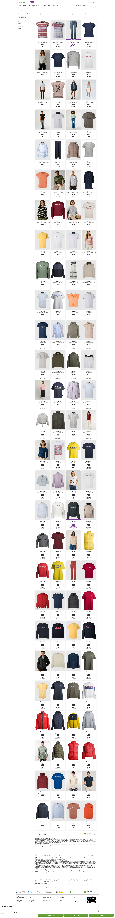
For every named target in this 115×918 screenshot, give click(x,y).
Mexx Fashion (49, 887)
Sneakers (36, 871)
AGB (30, 897)
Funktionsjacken (37, 866)
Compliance (31, 901)
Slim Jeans (71, 884)
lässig (45, 855)
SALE (19, 28)
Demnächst (76, 898)
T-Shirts (49, 853)
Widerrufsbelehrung (33, 898)
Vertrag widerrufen (46, 901)
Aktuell (75, 897)
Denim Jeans (61, 887)
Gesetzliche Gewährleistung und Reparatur (51, 903)
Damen (19, 23)
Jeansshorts (37, 887)
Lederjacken (82, 862)
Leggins (41, 859)
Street (72, 879)
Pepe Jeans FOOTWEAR (42, 884)
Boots (43, 873)
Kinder (19, 21)
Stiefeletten (38, 873)
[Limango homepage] (22, 1)
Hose (89, 855)
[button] (94, 1)
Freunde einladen (19, 898)
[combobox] (85, 5)
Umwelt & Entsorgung (47, 900)
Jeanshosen (76, 884)
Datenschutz (31, 900)
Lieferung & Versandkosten (48, 897)
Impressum (31, 903)
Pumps (92, 873)
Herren (19, 25)
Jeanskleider (65, 884)
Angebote (62, 897)
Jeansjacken (71, 861)
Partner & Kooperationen (20, 901)
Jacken (86, 840)
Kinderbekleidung (84, 851)
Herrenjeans (54, 884)
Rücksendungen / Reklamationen (49, 898)
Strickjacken (62, 841)
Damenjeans (60, 884)
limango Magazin (19, 900)
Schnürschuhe (73, 874)
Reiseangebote (76, 902)
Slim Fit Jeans (43, 887)
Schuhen (36, 841)
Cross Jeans (90, 884)
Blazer (72, 865)
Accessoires (37, 881)
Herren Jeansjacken (83, 884)
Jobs (16, 903)
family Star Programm (20, 897)
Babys (61, 898)
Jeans (57, 848)
